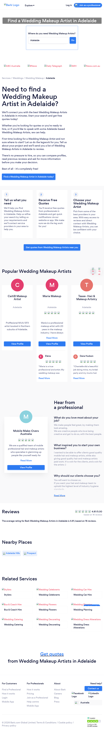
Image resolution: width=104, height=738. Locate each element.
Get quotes (52, 654)
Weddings (18, 78)
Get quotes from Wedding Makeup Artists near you (52, 247)
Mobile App (8, 701)
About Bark (60, 689)
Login (4, 697)
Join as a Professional (37, 697)
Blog (56, 697)
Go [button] (72, 40)
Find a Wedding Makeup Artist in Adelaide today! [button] (29, 176)
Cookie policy (65, 722)
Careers (58, 693)
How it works (8, 693)
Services (6, 78)
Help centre (33, 701)
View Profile (17, 343)
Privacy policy (9, 725)
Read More (59, 495)
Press (56, 701)
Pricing (30, 693)
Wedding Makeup (34, 78)
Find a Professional (11, 689)
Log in (69, 5)
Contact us (93, 688)
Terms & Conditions (46, 722)
